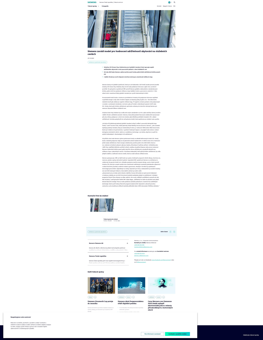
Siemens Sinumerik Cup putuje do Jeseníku (100, 302)
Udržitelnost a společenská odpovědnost (97, 62)
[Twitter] (174, 232)
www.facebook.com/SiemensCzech (161, 260)
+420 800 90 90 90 (139, 253)
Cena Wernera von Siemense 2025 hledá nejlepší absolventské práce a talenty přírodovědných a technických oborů (160, 305)
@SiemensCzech (141, 262)
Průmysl (90, 297)
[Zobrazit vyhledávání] (174, 2)
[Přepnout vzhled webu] (170, 2)
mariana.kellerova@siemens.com (143, 247)
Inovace (128, 297)
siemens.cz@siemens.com (141, 255)
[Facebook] (170, 232)
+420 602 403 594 (139, 245)
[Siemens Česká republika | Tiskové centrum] (93, 2)
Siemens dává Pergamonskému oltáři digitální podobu (130, 302)
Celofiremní (121, 297)
